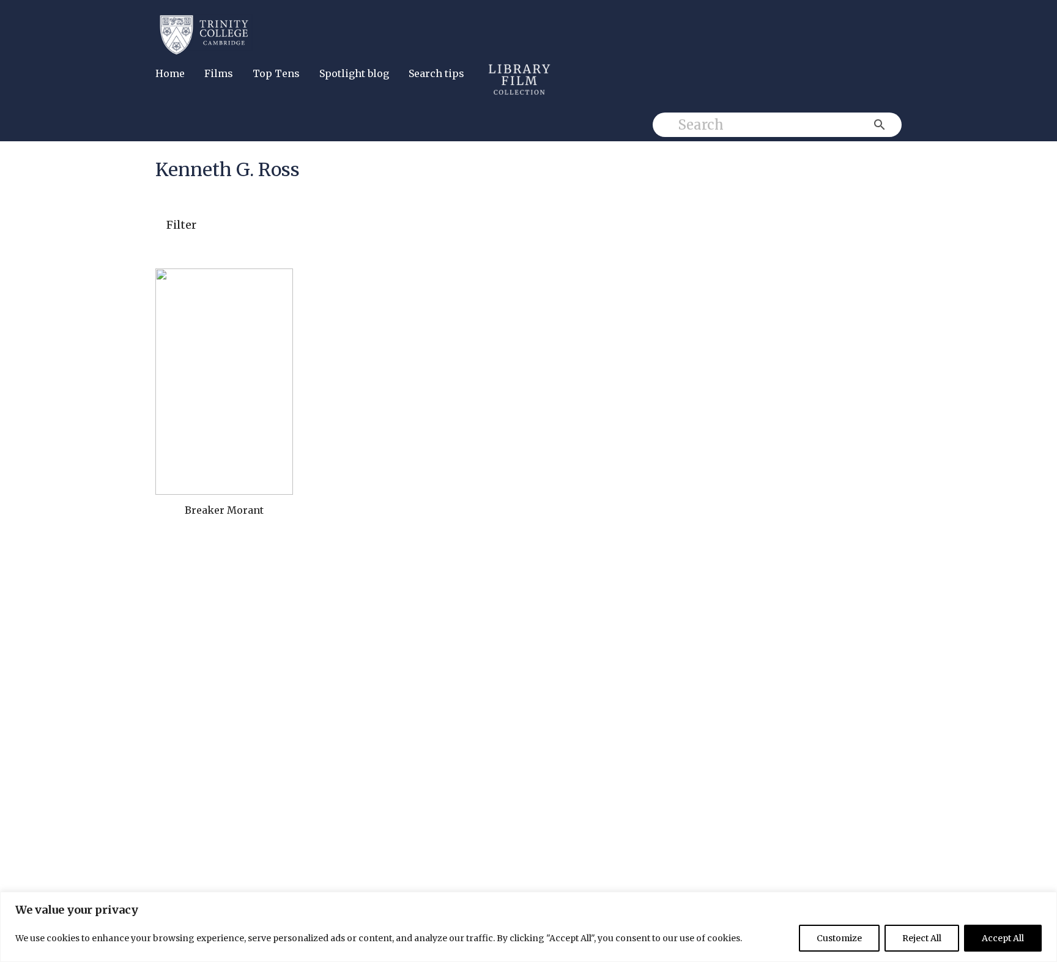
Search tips (436, 73)
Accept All (1003, 938)
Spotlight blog (354, 73)
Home (170, 73)
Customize (839, 938)
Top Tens (276, 73)
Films (218, 73)
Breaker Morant (224, 510)
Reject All (921, 938)
